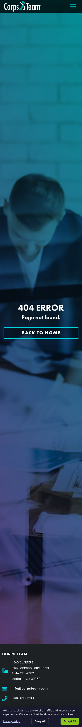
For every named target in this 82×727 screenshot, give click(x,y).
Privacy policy (11, 721)
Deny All (40, 721)
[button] (73, 6)
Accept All (69, 721)
